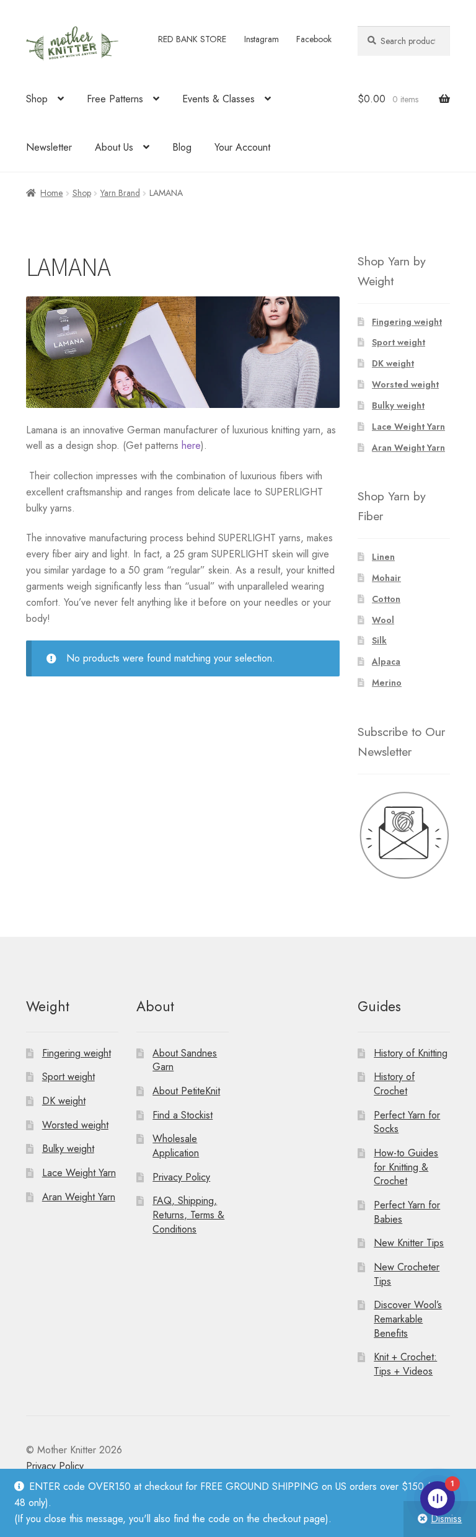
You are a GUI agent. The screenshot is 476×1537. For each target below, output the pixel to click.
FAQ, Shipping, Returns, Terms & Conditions (188, 1215)
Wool (383, 620)
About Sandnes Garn (184, 1060)
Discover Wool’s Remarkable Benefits (408, 1319)
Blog (182, 147)
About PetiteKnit (186, 1091)
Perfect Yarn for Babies (407, 1212)
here (191, 445)
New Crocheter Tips (406, 1274)
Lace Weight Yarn (408, 426)
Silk (379, 640)
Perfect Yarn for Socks (407, 1122)
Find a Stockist (182, 1115)
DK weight (393, 363)
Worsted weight (405, 384)
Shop (37, 99)
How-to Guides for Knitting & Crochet (406, 1167)
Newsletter (49, 147)
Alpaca (386, 661)
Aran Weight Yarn (408, 447)
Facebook (314, 39)
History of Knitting (410, 1053)
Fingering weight (407, 322)
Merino (387, 682)
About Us (114, 147)
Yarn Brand (120, 193)
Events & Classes (218, 99)
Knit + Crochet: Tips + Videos (405, 1364)
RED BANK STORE (192, 39)
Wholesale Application (175, 1146)
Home (51, 193)
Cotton (386, 599)
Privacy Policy (181, 1177)
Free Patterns (115, 99)
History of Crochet (394, 1084)
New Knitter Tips (409, 1243)
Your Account (242, 147)
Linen (383, 557)
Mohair (386, 578)
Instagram (261, 39)
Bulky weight (398, 405)
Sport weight (398, 342)
